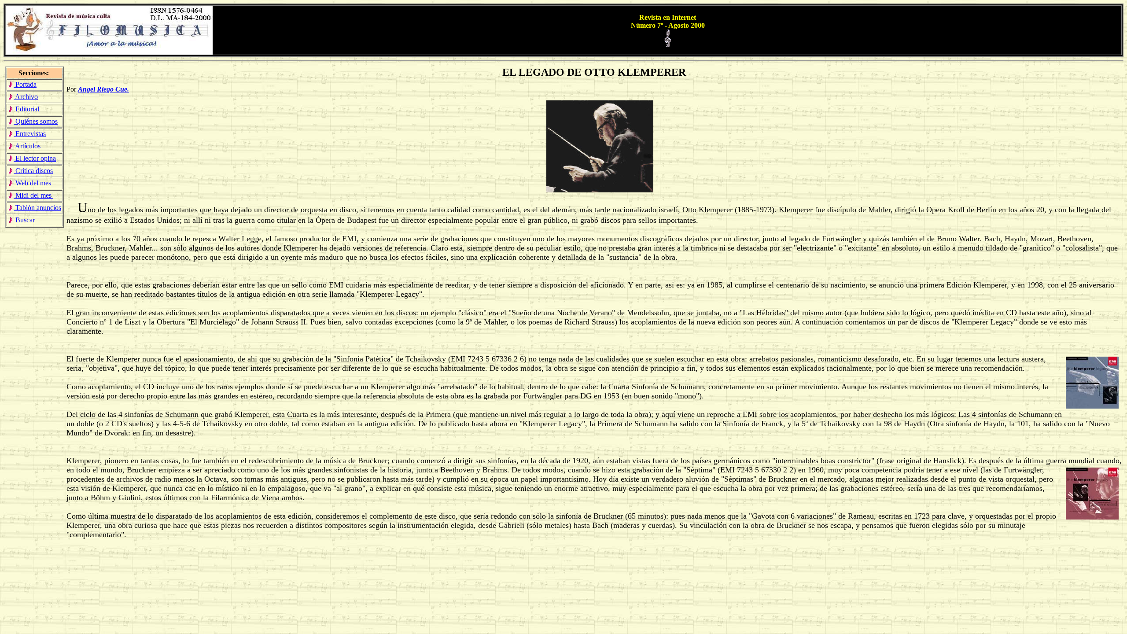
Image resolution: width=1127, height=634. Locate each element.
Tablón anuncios (37, 207)
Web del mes (32, 183)
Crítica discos (33, 170)
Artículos (27, 146)
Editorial (26, 109)
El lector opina (35, 158)
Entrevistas (30, 133)
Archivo (26, 96)
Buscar (24, 220)
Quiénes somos (36, 121)
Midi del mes (33, 195)
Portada (25, 84)
